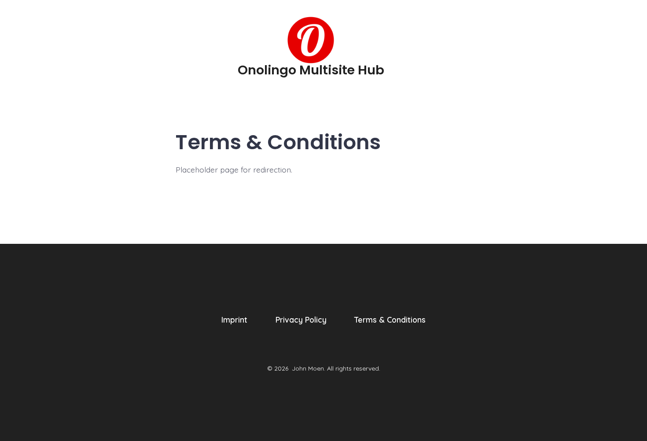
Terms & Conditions (390, 319)
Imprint (234, 319)
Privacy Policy (301, 319)
